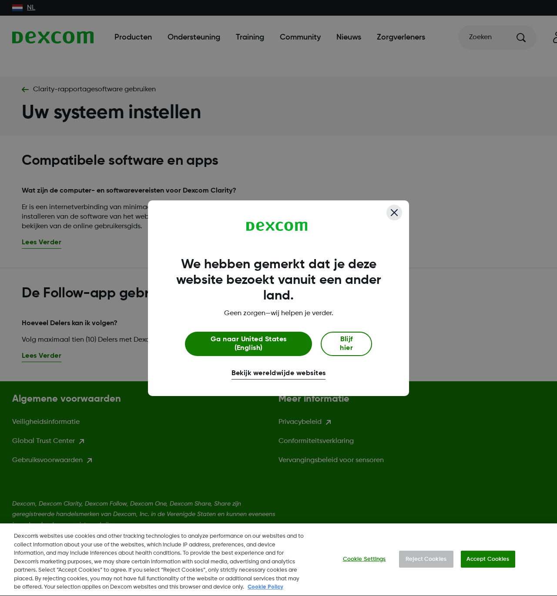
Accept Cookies (488, 559)
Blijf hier (346, 344)
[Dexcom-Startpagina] (277, 226)
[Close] (394, 212)
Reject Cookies (426, 559)
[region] (278, 559)
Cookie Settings (364, 559)
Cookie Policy (265, 587)
